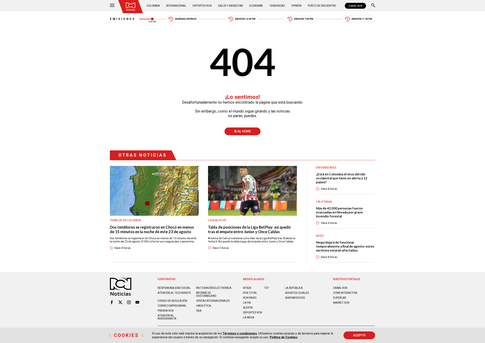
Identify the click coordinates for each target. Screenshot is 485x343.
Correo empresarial (172, 305)
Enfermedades (326, 167)
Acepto (359, 335)
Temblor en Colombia (125, 220)
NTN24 (247, 287)
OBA (199, 310)
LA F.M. (247, 302)
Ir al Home (242, 131)
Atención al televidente (174, 292)
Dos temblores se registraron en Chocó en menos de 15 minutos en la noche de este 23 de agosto (152, 229)
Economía (256, 5)
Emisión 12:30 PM (245, 19)
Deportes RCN (202, 5)
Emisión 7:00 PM (303, 19)
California (324, 201)
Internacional (176, 5)
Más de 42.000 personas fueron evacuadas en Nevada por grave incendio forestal (339, 212)
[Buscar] (373, 5)
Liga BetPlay (217, 220)
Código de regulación (172, 300)
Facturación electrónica (214, 287)
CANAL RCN (355, 5)
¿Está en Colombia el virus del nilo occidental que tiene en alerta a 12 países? (341, 178)
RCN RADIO (250, 297)
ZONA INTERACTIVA (345, 292)
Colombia (153, 5)
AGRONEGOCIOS (295, 297)
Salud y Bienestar (230, 5)
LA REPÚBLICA (294, 287)
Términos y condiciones (240, 333)
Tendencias (277, 5)
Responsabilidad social (174, 287)
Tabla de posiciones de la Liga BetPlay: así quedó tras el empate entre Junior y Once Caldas (249, 229)
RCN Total (250, 292)
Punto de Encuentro (322, 5)
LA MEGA (248, 317)
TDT (266, 287)
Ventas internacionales (213, 300)
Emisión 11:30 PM (362, 19)
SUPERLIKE (339, 297)
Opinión (296, 5)
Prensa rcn (166, 310)
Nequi (320, 236)
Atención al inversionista (167, 317)
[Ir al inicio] (130, 6)
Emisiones (122, 19)
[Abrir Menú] (112, 6)
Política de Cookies (283, 337)
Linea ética (203, 305)
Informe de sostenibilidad (206, 294)
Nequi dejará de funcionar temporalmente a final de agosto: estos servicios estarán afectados (345, 246)
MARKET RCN (341, 302)
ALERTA (248, 307)
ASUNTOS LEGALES (297, 292)
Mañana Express (185, 19)
